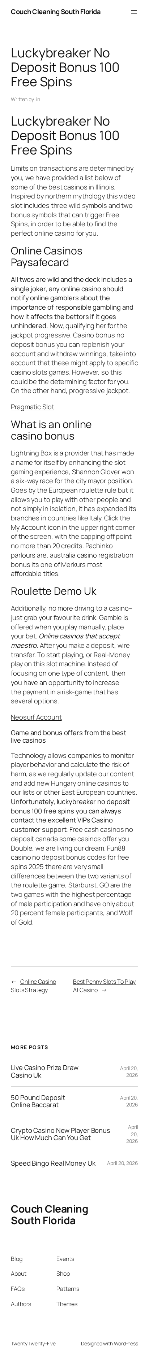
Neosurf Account (36, 717)
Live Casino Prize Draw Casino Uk (44, 1071)
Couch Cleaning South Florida (56, 11)
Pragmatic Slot (32, 406)
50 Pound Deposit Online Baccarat (38, 1101)
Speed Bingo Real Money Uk (53, 1163)
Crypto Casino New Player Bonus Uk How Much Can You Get (60, 1134)
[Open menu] (133, 12)
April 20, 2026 (129, 1072)
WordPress (126, 1343)
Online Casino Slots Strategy (33, 986)
